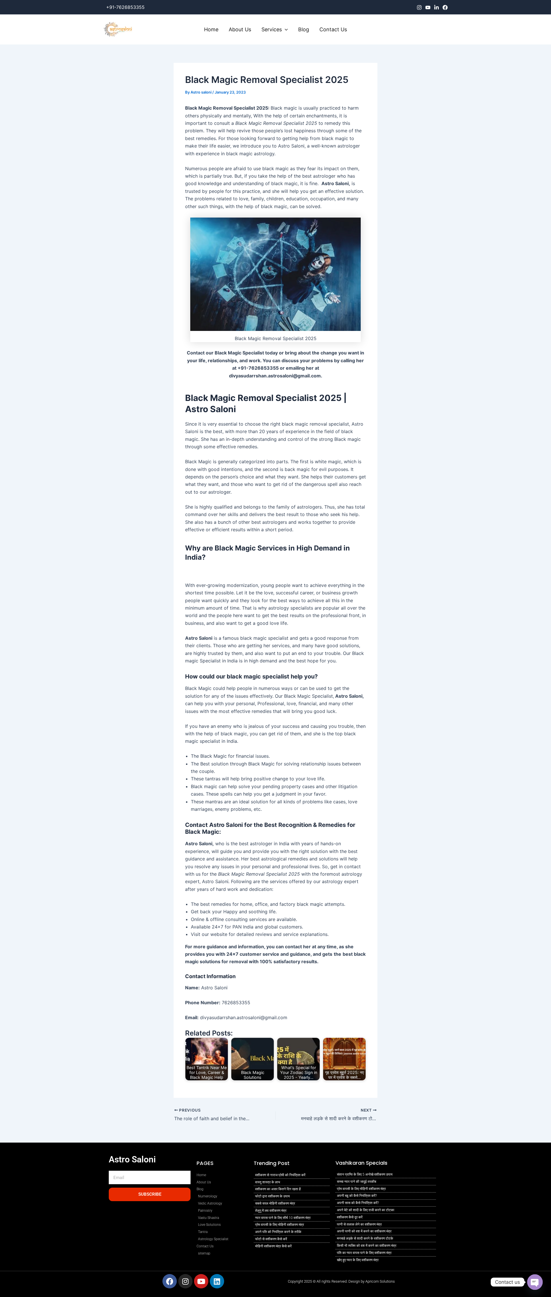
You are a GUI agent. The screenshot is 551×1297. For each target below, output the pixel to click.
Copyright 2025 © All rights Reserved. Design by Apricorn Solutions (341, 1281)
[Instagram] (419, 7)
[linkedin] (436, 7)
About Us (240, 29)
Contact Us (333, 29)
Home (211, 29)
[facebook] (445, 7)
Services (271, 29)
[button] (285, 29)
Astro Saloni (132, 1159)
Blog (303, 29)
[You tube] (427, 7)
